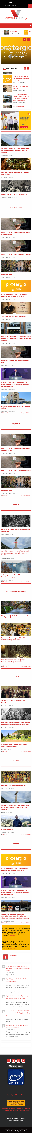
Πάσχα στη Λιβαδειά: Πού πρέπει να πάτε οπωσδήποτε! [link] (15, 617)
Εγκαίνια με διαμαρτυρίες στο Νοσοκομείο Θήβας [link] (15, 407)
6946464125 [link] (13, 935)
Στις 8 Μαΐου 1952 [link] (7, 829)
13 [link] (6, 666)
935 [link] (6, 581)
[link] (30, 6)
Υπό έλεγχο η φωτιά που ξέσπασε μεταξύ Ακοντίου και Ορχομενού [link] (15, 576)
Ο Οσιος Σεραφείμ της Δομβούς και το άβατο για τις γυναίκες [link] (14, 745)
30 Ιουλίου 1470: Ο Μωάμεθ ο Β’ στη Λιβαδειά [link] (13, 701)
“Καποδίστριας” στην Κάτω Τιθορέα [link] (13, 316)
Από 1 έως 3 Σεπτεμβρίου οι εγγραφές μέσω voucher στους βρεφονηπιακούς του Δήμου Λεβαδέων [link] (16, 338)
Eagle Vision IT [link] (21, 1131)
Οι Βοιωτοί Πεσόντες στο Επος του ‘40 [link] (14, 194)
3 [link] (3, 413)
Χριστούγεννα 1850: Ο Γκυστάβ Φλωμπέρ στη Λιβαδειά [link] (15, 173)
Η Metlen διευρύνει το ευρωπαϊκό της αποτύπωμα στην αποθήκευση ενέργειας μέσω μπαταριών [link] (15, 384)
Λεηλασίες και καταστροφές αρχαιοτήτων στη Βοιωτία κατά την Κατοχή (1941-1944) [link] (15, 723)
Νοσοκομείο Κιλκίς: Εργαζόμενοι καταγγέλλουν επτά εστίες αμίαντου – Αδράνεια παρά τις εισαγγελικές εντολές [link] (15, 916)
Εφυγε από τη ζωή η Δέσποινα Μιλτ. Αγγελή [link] (16, 254)
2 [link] (2, 413)
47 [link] (6, 751)
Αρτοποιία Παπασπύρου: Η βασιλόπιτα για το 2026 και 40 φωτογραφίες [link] (16, 639)
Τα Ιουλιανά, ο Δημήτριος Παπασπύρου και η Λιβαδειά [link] (15, 530)
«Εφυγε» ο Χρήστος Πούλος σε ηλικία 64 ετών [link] (15, 361)
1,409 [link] (7, 413)
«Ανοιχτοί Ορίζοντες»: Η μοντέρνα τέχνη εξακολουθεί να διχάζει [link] (18, 968)
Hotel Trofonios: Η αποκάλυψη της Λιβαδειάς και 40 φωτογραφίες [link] (13, 661)
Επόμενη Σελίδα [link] (26, 413)
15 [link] (6, 834)
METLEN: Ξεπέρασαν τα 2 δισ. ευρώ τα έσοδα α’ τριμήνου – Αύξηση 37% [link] (18, 1013)
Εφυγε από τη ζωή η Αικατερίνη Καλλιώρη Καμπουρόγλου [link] (15, 233)
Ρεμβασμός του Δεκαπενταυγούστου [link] (13, 785)
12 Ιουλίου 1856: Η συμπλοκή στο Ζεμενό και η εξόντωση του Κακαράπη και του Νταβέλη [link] (15, 150)
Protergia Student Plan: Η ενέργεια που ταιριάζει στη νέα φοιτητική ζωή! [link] (14, 295)
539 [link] (6, 923)
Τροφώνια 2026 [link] (6, 274)
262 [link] (6, 495)
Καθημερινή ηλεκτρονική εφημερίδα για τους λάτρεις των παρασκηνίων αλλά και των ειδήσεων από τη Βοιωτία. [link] (16, 1110)
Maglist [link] (9, 1131)
